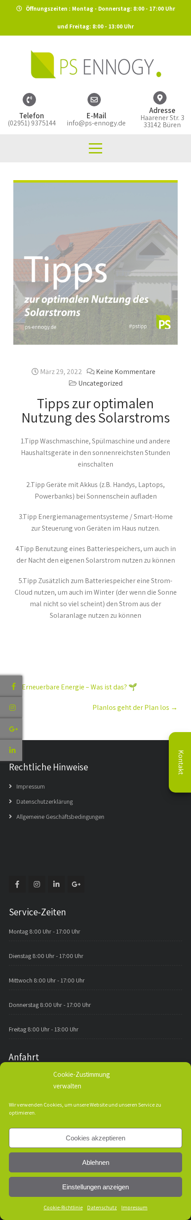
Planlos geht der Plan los (135, 707)
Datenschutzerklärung (44, 801)
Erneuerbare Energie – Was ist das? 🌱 (75, 687)
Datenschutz (102, 1207)
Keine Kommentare (125, 371)
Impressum (134, 1207)
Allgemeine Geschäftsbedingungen (60, 817)
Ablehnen (95, 1162)
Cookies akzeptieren (95, 1138)
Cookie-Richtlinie (63, 1207)
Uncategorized (100, 383)
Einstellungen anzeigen (95, 1187)
